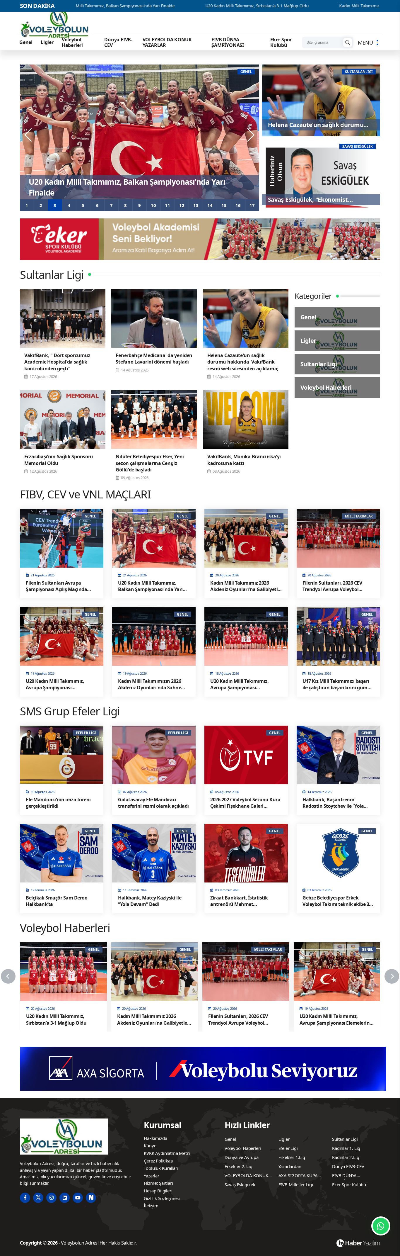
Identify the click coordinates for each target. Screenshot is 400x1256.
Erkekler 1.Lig (291, 1157)
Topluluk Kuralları (161, 1168)
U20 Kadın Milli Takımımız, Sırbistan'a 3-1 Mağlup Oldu (178, 6)
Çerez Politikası (158, 1161)
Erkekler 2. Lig (238, 1166)
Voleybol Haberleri (72, 42)
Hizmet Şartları (158, 1183)
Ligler (47, 42)
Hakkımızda (155, 1138)
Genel (26, 42)
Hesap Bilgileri (158, 1191)
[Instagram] (51, 1198)
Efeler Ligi (288, 1148)
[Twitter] (38, 1198)
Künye (150, 1145)
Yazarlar (151, 1176)
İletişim (151, 1206)
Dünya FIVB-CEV (118, 42)
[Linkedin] (64, 1198)
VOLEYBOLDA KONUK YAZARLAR (167, 42)
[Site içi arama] (347, 42)
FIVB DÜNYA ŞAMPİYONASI (227, 42)
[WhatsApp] (380, 1225)
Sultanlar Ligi (345, 1139)
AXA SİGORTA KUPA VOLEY (298, 1176)
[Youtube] (78, 1198)
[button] (27, 205)
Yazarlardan (289, 1166)
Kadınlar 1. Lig (346, 1148)
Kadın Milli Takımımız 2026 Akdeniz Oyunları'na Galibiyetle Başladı (323, 6)
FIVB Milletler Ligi (295, 1184)
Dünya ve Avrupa (242, 1157)
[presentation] (28, 135)
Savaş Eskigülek (240, 1184)
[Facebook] (25, 1198)
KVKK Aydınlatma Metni (167, 1153)
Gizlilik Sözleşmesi (162, 1198)
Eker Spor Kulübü (281, 42)
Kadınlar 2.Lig (345, 1157)
